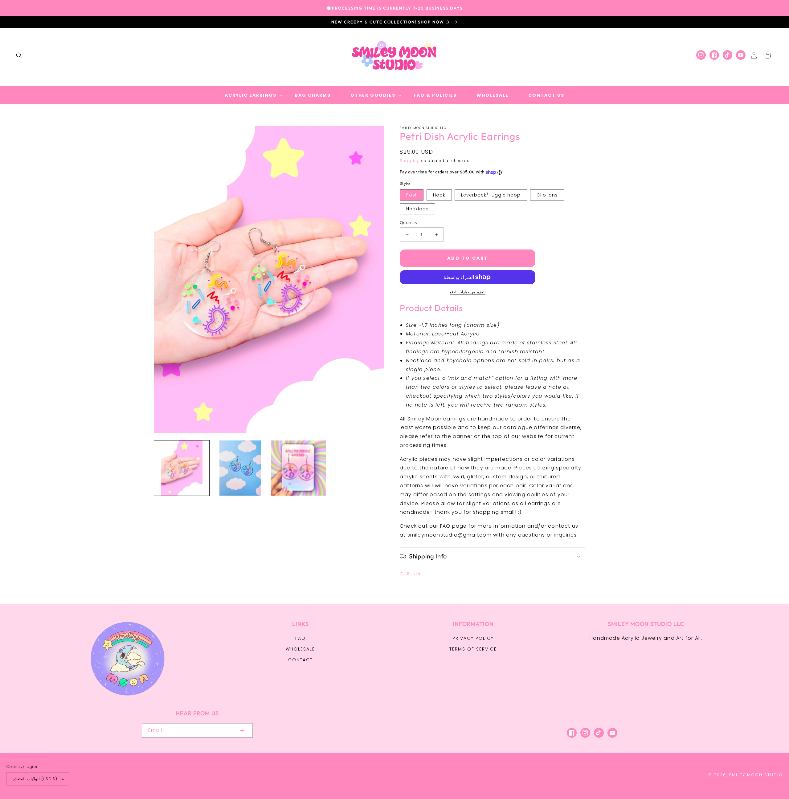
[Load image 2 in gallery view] (240, 468)
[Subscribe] (241, 730)
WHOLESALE (300, 649)
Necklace (417, 209)
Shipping (410, 160)
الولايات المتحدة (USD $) (35, 779)
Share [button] (413, 573)
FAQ (300, 638)
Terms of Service (473, 649)
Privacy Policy (473, 638)
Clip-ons (547, 195)
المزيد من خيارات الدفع (467, 291)
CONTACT (300, 660)
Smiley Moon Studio (756, 775)
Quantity (408, 222)
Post (411, 195)
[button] (19, 55)
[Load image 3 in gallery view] (298, 468)
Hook (439, 195)
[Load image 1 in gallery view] (181, 468)
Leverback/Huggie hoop (491, 195)
